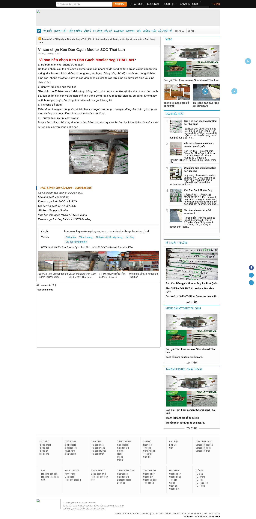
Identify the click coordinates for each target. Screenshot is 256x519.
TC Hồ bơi (200, 485)
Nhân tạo (147, 444)
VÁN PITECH (214, 516)
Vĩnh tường (70, 473)
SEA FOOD (137, 4)
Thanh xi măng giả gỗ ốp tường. (182, 418)
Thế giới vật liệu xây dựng (95, 39)
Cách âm (173, 485)
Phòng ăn (43, 450)
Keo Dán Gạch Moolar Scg (198, 190)
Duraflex (121, 482)
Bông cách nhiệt (98, 473)
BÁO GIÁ (108, 31)
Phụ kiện (174, 441)
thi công (115, 39)
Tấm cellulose (125, 470)
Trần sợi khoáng (73, 479)
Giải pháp (59, 39)
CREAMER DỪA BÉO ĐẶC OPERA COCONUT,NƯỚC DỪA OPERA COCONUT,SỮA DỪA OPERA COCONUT (45, 3)
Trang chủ (46, 39)
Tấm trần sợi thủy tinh (99, 478)
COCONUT (153, 4)
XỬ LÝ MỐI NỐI (165, 31)
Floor (119, 453)
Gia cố (172, 482)
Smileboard (70, 444)
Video (168, 39)
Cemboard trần (202, 450)
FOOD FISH (169, 4)
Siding (120, 450)
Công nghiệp (149, 450)
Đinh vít (172, 444)
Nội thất (44, 441)
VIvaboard (70, 450)
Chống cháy (148, 473)
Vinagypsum (72, 470)
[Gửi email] (251, 275)
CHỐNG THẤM (149, 31)
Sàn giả (146, 456)
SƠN (139, 31)
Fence (120, 456)
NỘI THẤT (47, 31)
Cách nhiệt (97, 470)
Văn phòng (44, 453)
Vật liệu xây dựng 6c (132, 39)
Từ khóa (45, 237)
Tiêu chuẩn (148, 482)
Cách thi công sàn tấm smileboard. (184, 357)
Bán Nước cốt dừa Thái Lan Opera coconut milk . (192, 296)
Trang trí (147, 453)
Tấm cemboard (203, 441)
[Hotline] (251, 282)
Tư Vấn (216, 4)
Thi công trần (97, 453)
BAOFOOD (119, 31)
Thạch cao (149, 470)
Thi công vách (98, 447)
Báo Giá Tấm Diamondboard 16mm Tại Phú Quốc (199, 145)
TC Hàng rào (201, 482)
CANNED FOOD (189, 4)
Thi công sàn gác (49, 473)
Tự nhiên (147, 447)
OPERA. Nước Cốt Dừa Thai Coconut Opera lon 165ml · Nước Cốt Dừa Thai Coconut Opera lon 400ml (161, 513)
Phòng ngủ (44, 447)
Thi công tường (98, 450)
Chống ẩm (148, 476)
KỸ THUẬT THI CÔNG (177, 242)
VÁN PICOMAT (201, 516)
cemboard (70, 441)
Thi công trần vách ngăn (50, 478)
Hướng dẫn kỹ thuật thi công (183, 308)
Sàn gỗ (147, 441)
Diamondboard (124, 479)
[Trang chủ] (39, 32)
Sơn (171, 447)
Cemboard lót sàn (204, 444)
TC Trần (199, 479)
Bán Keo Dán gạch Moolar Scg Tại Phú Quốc (200, 122)
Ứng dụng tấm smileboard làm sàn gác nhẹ (200, 169)
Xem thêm (191, 302)
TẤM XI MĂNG (75, 31)
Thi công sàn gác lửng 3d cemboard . (185, 422)
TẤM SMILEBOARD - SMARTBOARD (184, 369)
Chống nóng (175, 476)
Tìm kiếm (119, 4)
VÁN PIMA (189, 516)
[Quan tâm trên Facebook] (251, 267)
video (43, 470)
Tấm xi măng (73, 39)
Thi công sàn (97, 444)
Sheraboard (70, 453)
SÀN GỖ (87, 31)
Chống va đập (150, 479)
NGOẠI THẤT (60, 31)
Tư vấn (199, 470)
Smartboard (71, 447)
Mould (120, 459)
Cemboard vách (203, 447)
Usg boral (70, 476)
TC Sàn (199, 473)
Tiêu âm (173, 479)
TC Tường (200, 476)
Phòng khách (45, 444)
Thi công (96, 441)
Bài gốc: (45, 231)
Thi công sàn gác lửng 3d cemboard (197, 211)
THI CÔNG (98, 31)
